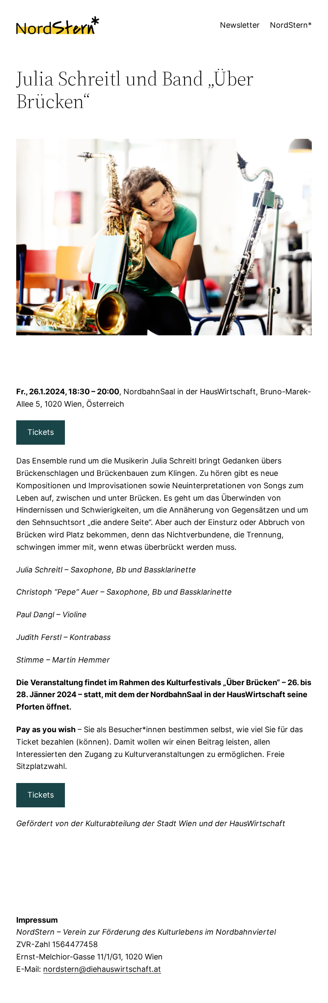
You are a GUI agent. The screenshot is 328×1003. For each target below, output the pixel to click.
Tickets (40, 432)
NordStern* (291, 25)
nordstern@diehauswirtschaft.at (102, 969)
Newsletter (240, 25)
